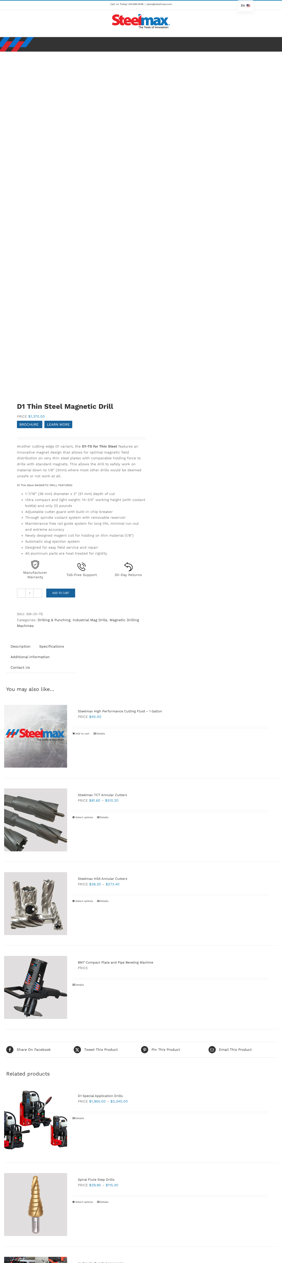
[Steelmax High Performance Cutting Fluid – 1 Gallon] (35, 736)
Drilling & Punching (54, 620)
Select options (84, 817)
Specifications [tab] (51, 646)
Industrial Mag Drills (90, 620)
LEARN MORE (58, 424)
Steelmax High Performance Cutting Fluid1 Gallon (120, 711)
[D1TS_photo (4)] (71, 224)
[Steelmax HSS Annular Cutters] (35, 903)
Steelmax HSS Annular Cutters (102, 879)
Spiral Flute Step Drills (96, 1180)
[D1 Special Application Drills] (35, 1120)
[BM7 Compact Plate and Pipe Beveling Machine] (35, 987)
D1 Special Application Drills (100, 1096)
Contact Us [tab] (20, 667)
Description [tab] (21, 646)
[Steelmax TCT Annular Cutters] (35, 819)
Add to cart (60, 593)
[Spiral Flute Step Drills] (35, 1204)
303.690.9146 (135, 4)
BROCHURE (29, 424)
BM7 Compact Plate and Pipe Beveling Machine (115, 962)
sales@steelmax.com (159, 4)
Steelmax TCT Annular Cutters (102, 795)
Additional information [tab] (30, 657)
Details (100, 733)
